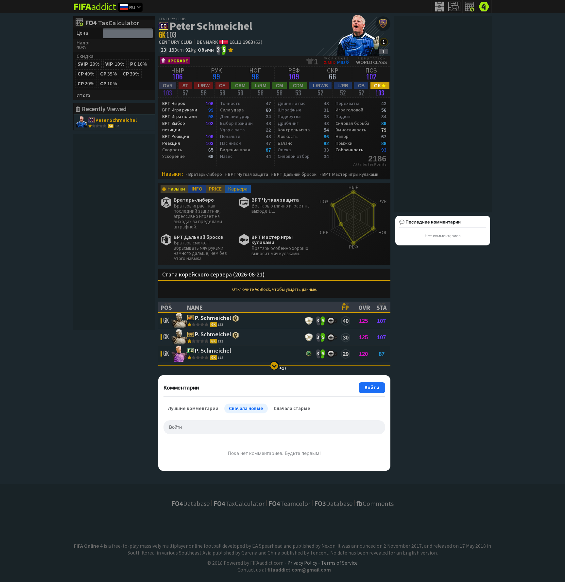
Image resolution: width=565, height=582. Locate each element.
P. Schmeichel (213, 318)
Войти (372, 387)
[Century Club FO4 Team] (383, 23)
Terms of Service (339, 562)
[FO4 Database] (484, 6)
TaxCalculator (112, 23)
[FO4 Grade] (383, 51)
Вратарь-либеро (205, 174)
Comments (375, 503)
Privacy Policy (302, 562)
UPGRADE (177, 61)
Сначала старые (292, 408)
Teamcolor (289, 503)
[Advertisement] (114, 232)
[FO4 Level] (383, 42)
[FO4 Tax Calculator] (469, 6)
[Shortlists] (331, 321)
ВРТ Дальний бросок (295, 174)
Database (190, 503)
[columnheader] (169, 307)
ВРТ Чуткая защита (248, 174)
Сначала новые (246, 408)
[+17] (274, 365)
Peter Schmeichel (210, 25)
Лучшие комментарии (193, 408)
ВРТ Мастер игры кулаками (350, 174)
